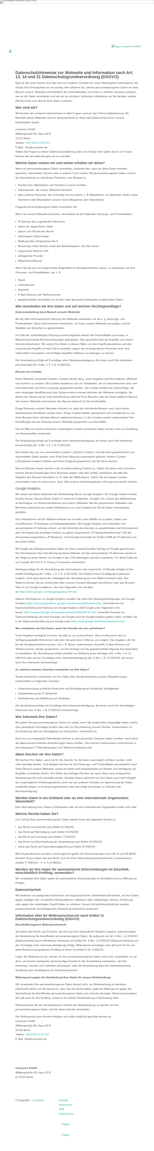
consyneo (38, 1100)
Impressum (65, 1104)
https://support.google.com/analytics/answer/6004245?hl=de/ (60, 612)
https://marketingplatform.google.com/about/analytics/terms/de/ (64, 603)
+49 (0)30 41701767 (38, 142)
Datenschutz (66, 1113)
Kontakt (63, 1100)
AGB (61, 1109)
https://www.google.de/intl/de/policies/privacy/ (98, 621)
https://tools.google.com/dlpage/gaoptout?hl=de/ (48, 591)
